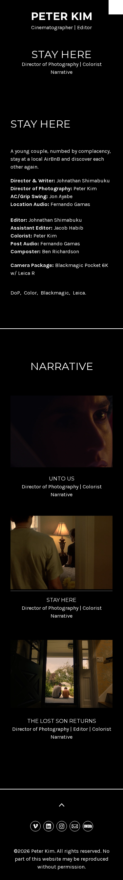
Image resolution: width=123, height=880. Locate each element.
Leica (79, 293)
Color (30, 293)
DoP (15, 293)
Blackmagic (55, 293)
